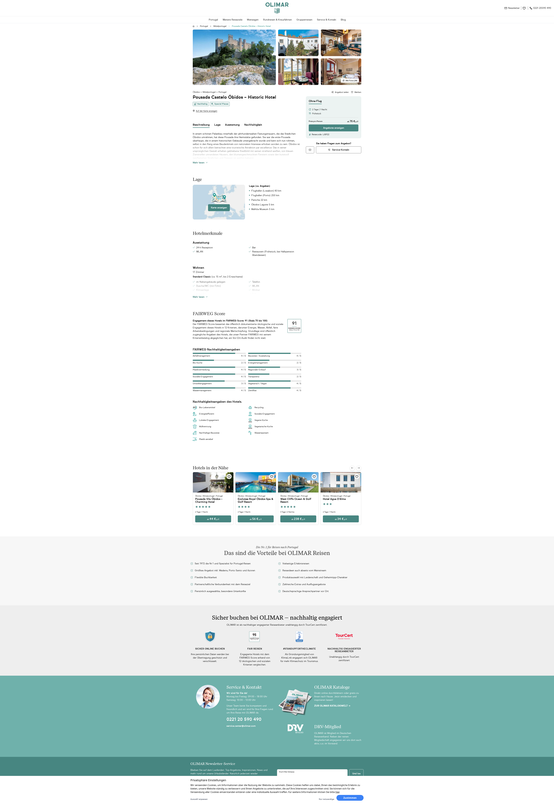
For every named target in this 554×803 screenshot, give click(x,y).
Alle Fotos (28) (351, 81)
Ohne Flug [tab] (315, 101)
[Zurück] (352, 468)
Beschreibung (201, 124)
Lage (217, 124)
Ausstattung (232, 124)
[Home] (277, 8)
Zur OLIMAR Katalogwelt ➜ (332, 705)
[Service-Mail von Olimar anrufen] (310, 149)
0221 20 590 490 (244, 719)
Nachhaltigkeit (253, 124)
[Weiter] (358, 468)
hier (337, 792)
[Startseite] (193, 26)
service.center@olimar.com (241, 726)
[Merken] (229, 476)
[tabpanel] (333, 117)
